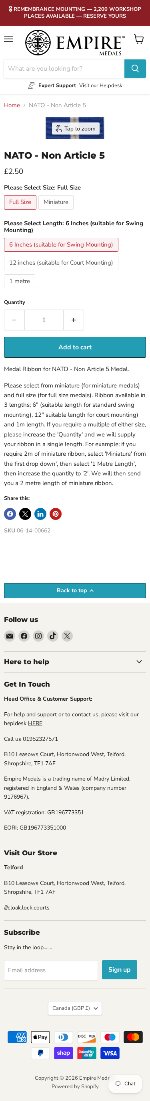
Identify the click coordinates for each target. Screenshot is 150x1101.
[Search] (135, 68)
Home (12, 105)
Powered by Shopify (75, 1086)
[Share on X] (25, 514)
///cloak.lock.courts (27, 907)
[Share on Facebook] (10, 514)
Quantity (14, 303)
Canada (71, 1008)
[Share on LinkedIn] (40, 514)
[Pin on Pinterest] (56, 514)
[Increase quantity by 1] (74, 320)
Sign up (119, 969)
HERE (35, 723)
